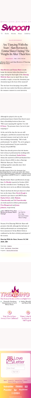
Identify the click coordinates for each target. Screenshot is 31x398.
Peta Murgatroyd (6, 205)
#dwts (27, 172)
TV (2, 33)
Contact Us (11, 380)
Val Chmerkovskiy (20, 200)
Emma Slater (17, 70)
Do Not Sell (20, 382)
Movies (13, 33)
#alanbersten (26, 173)
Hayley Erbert (5, 198)
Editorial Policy (18, 380)
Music (20, 33)
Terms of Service (12, 382)
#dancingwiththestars (7, 173)
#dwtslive (18, 173)
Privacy (25, 380)
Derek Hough (20, 193)
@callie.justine (5, 170)
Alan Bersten (5, 70)
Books (7, 33)
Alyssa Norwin (9, 58)
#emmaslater (4, 175)
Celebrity (27, 33)
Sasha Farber (21, 155)
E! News (3, 126)
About (5, 380)
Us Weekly (7, 182)
